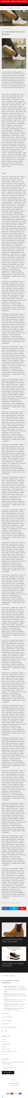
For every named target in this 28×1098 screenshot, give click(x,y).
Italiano (13, 1080)
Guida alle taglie (5, 1044)
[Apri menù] (2, 8)
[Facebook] (2, 1031)
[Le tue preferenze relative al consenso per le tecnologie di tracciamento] (2, 1096)
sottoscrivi (8, 1072)
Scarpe (3, 1039)
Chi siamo (4, 1041)
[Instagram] (5, 1031)
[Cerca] (23, 8)
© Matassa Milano (14, 1083)
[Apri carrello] (26, 8)
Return (3, 1054)
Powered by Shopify (14, 1085)
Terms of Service (5, 1049)
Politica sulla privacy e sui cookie (9, 1051)
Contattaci (4, 1046)
